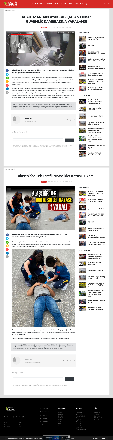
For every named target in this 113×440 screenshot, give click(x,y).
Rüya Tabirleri (98, 418)
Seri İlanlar (79, 426)
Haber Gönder (22, 427)
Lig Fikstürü (79, 420)
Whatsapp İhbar (23, 425)
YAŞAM (70, 4)
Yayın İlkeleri (7, 425)
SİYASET (42, 4)
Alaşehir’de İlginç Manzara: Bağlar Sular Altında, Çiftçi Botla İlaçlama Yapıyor (96, 130)
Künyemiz (45, 421)
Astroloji (96, 420)
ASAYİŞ (76, 4)
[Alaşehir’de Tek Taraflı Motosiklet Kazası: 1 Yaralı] (40, 208)
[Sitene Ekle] (27, 417)
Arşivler (44, 418)
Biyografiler (97, 416)
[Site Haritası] (24, 417)
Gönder (70, 140)
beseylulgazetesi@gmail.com (33, 362)
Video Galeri (45, 412)
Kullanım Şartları (23, 423)
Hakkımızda (7, 423)
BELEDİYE (57, 4)
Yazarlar (44, 415)
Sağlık (82, 4)
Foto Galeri (45, 408)
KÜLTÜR (63, 4)
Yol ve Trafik (79, 414)
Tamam (103, 438)
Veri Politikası (8, 427)
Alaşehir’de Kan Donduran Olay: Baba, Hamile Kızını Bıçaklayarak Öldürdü (95, 101)
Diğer (87, 4)
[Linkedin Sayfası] (17, 417)
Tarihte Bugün (80, 422)
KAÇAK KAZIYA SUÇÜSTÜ (95, 116)
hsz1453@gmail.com (30, 121)
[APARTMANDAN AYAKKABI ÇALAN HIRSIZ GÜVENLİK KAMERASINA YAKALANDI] (40, 48)
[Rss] (21, 417)
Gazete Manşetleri (81, 429)
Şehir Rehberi (79, 427)
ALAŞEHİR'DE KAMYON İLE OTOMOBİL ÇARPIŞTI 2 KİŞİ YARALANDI (96, 81)
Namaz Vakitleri (80, 416)
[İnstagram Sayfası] (11, 417)
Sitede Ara (97, 412)
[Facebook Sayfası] (5, 417)
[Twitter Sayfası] (8, 417)
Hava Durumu (80, 412)
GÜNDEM (35, 4)
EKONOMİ (49, 4)
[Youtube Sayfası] (14, 417)
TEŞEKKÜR (91, 46)
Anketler (96, 414)
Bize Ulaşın (45, 425)
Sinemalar (79, 424)
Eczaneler (78, 418)
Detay (96, 438)
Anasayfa (7, 10)
